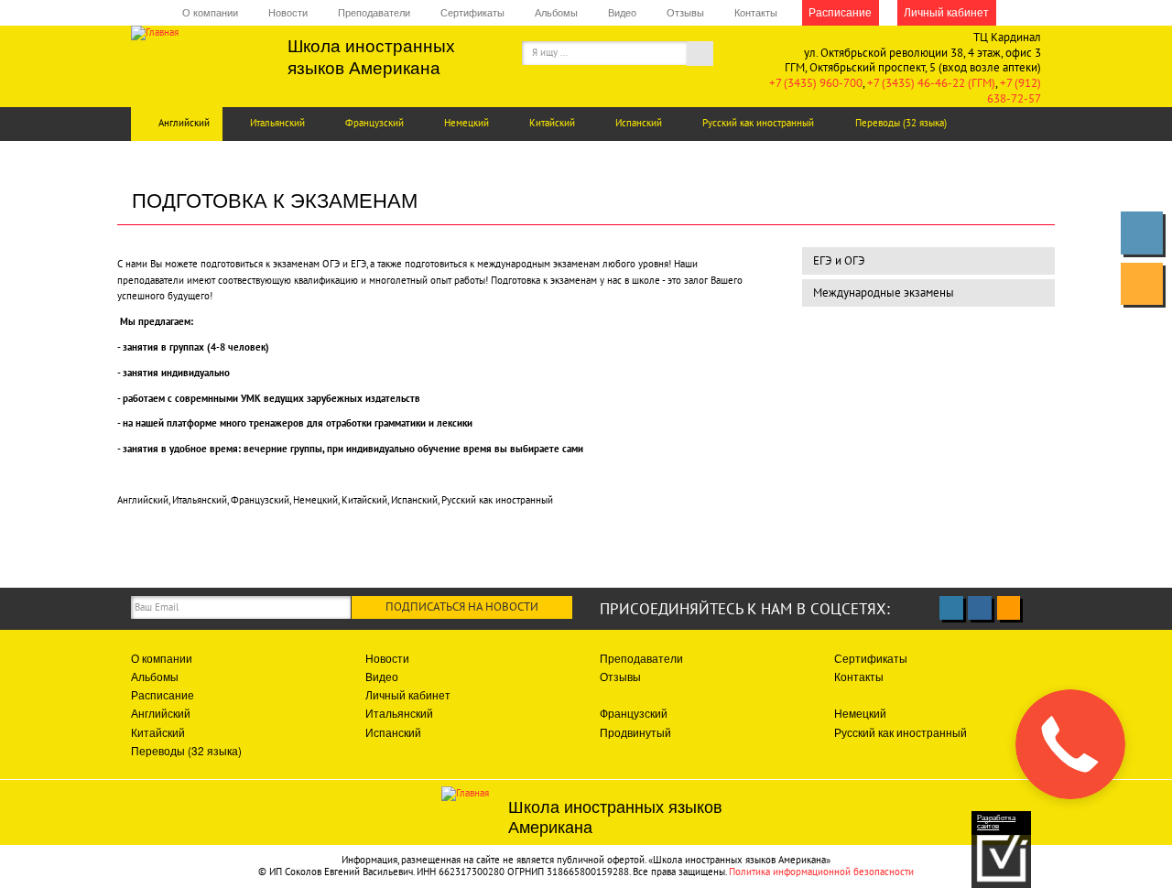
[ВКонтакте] (1142, 232)
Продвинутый (635, 732)
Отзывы (685, 12)
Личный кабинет (946, 12)
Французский (374, 122)
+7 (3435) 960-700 (816, 83)
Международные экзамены (883, 292)
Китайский (552, 122)
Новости (288, 12)
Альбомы (556, 12)
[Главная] (195, 33)
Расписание (840, 12)
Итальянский (277, 122)
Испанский (638, 122)
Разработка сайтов (996, 822)
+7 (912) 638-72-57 (1014, 90)
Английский (184, 122)
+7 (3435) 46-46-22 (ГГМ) (931, 83)
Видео (622, 12)
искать (710, 55)
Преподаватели (374, 12)
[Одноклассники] (1142, 284)
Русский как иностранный (758, 122)
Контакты (755, 12)
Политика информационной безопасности (821, 871)
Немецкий (466, 122)
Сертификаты (472, 12)
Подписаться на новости (461, 606)
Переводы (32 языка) (901, 122)
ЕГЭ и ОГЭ (839, 260)
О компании (210, 12)
